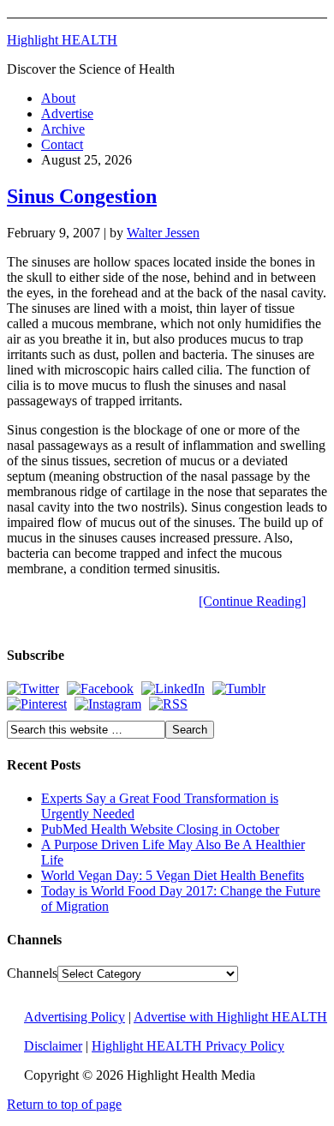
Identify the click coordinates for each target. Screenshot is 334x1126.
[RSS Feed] (168, 704)
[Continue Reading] (252, 601)
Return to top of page (64, 1104)
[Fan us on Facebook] (100, 688)
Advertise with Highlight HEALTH (230, 1016)
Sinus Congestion (82, 196)
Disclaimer (53, 1046)
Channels (32, 973)
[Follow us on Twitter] (33, 688)
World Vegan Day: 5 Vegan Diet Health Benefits (172, 875)
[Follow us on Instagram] (108, 704)
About (58, 98)
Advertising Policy (74, 1016)
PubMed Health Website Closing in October (160, 829)
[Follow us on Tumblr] (238, 688)
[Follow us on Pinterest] (37, 704)
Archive (63, 129)
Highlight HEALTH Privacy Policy (188, 1046)
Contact (62, 144)
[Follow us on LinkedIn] (173, 688)
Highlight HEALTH (62, 40)
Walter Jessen (163, 232)
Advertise (67, 113)
